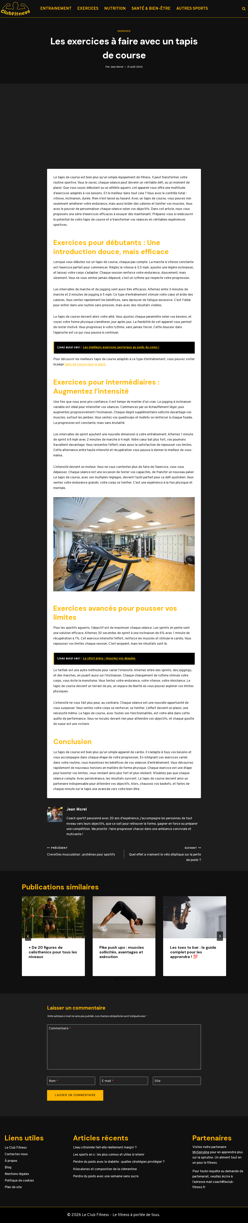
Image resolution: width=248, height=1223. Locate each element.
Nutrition (115, 8)
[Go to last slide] (28, 936)
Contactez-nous (16, 1154)
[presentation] (53, 917)
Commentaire (60, 1028)
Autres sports (192, 8)
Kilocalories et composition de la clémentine (105, 1169)
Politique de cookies (19, 1181)
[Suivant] (220, 936)
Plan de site (13, 1187)
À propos (11, 1161)
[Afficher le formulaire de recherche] (243, 8)
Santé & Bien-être (151, 8)
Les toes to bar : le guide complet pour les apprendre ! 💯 (193, 952)
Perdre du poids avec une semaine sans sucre (106, 1176)
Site (157, 1081)
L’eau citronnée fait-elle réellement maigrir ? (105, 1147)
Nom (53, 1081)
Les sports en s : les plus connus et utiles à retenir (108, 1155)
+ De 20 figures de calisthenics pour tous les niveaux (53, 952)
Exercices (87, 8)
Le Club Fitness (16, 1148)
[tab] (116, 979)
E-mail (108, 1081)
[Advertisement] (124, 126)
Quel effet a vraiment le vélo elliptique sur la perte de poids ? (165, 854)
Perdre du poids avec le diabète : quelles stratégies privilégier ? (118, 1162)
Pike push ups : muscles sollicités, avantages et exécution (121, 952)
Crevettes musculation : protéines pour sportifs (81, 851)
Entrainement (55, 8)
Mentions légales (17, 1174)
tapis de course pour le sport (85, 364)
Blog (8, 1167)
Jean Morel (116, 67)
